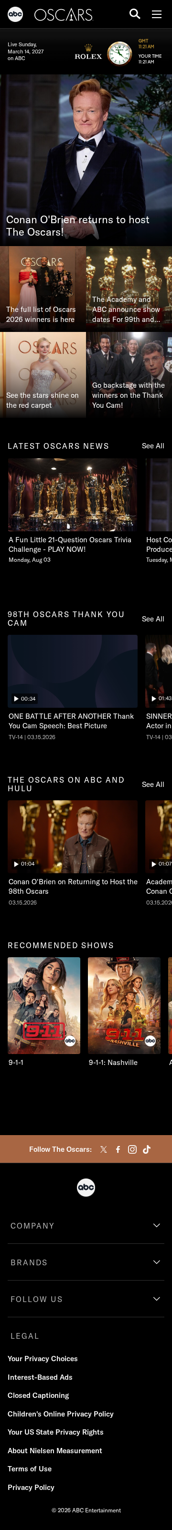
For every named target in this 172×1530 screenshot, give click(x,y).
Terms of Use (30, 1468)
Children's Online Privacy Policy (61, 1413)
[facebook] (118, 1149)
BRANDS (29, 1262)
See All (153, 445)
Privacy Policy (31, 1487)
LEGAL (25, 1336)
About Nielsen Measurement (55, 1450)
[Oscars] (64, 16)
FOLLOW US (37, 1299)
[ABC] (15, 16)
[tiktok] (146, 1149)
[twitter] (103, 1149)
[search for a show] (134, 14)
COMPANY (33, 1225)
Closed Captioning (38, 1395)
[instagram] (132, 1149)
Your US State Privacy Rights (56, 1432)
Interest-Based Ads (40, 1377)
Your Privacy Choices (43, 1358)
